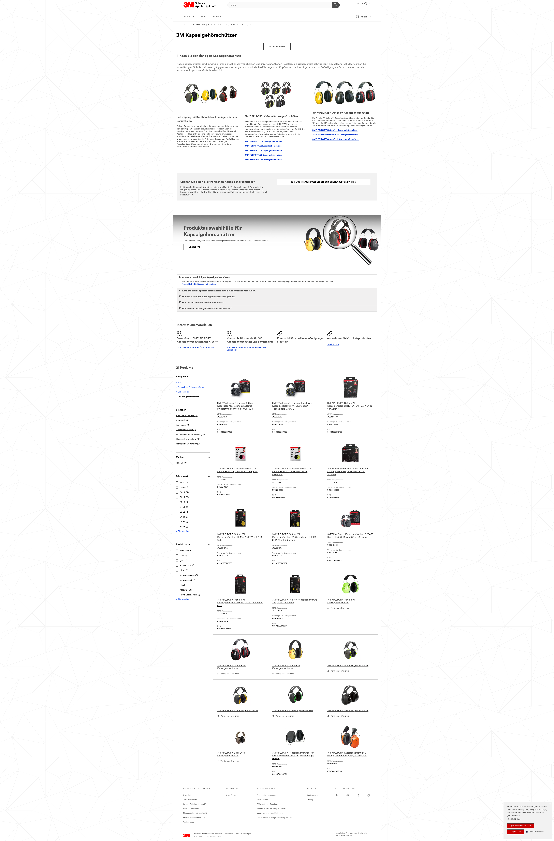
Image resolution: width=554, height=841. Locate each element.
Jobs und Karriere (190, 800)
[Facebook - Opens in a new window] (358, 795)
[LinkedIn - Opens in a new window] (337, 795)
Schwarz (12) (185, 551)
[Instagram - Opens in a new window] (368, 795)
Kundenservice (313, 795)
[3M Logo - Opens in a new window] (200, 5)
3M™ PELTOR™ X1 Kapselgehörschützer (263, 141)
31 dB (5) (184, 487)
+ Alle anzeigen (183, 531)
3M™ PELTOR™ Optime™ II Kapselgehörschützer (335, 135)
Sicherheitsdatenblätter (266, 795)
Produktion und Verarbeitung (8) (190, 434)
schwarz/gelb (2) (187, 580)
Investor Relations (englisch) (194, 804)
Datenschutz (228, 834)
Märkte (203, 17)
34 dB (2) (184, 507)
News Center (230, 795)
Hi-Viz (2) (184, 570)
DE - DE (360, 4)
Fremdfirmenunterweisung (194, 818)
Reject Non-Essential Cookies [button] (520, 826)
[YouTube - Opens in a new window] (348, 795)
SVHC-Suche (262, 800)
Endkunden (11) (182, 425)
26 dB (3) (184, 502)
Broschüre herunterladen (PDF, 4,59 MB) (195, 347)
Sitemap (310, 800)
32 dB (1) (184, 527)
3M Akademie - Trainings (267, 804)
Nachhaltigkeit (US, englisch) (195, 813)
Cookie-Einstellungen (243, 834)
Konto (363, 17)
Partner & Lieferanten (192, 809)
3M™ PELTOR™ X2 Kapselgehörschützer (263, 146)
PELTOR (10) (181, 463)
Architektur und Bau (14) (187, 416)
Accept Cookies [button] (515, 832)
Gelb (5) (183, 556)
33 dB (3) (184, 497)
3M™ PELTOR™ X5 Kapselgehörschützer (263, 160)
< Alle (178, 383)
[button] (534, 831)
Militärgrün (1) (186, 590)
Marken (217, 17)
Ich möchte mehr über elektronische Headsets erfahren (323, 182)
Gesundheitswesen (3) (186, 430)
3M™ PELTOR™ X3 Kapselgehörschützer (263, 151)
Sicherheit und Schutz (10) (188, 439)
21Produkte (279, 46)
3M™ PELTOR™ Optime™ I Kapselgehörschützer (335, 130)
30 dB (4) (184, 492)
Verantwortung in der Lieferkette (270, 813)
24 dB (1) (184, 522)
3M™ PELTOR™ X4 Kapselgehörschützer (263, 155)
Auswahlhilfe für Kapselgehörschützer (199, 284)
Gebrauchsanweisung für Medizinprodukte (274, 818)
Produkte (189, 17)
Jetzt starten (333, 344)
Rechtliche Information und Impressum (208, 834)
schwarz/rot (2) (187, 565)
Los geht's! (195, 247)
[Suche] (336, 5)
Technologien (188, 822)
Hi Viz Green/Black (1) (190, 595)
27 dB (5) (184, 483)
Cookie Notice (514, 819)
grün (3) (183, 561)
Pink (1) (183, 585)
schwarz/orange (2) (189, 575)
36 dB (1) (184, 517)
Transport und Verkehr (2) (188, 444)
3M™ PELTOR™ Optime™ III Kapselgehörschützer (335, 139)
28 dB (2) (184, 512)
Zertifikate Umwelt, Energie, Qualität (271, 809)
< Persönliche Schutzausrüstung (190, 387)
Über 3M (187, 795)
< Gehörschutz (182, 392)
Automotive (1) (182, 420)
